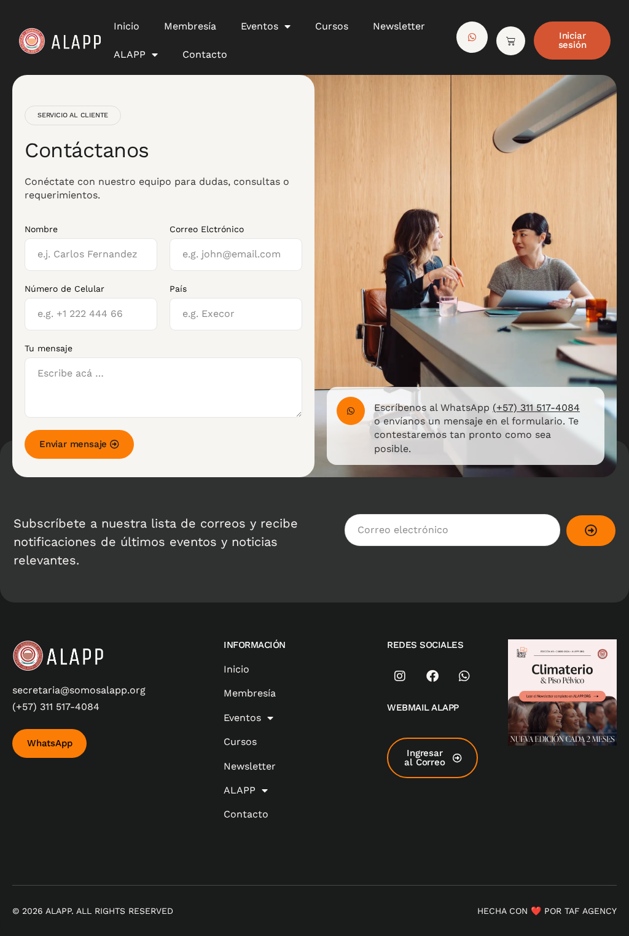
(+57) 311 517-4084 (536, 407)
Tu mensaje (48, 348)
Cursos (331, 26)
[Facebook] (432, 676)
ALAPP (130, 54)
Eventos (259, 26)
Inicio (126, 26)
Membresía (190, 26)
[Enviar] (590, 530)
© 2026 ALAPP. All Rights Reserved (92, 911)
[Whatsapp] (464, 676)
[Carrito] (510, 40)
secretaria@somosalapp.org (79, 690)
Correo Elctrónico (207, 229)
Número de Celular (64, 289)
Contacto (204, 54)
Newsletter (399, 26)
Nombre (41, 229)
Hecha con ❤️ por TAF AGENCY (547, 911)
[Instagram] (399, 676)
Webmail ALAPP (423, 707)
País (178, 289)
